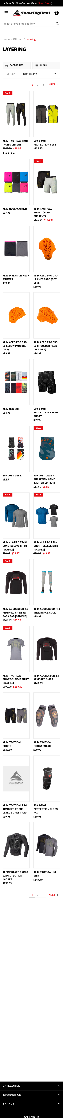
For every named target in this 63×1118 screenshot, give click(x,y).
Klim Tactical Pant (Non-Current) (16, 143)
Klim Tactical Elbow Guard (42, 744)
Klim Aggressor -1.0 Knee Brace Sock (46, 611)
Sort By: (11, 73)
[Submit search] (57, 24)
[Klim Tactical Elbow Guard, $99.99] (47, 715)
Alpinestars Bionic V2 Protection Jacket (15, 876)
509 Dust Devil (12, 475)
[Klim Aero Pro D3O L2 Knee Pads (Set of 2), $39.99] (47, 248)
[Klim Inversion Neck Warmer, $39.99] (16, 248)
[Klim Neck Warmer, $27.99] (16, 182)
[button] (17, 65)
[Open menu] (6, 13)
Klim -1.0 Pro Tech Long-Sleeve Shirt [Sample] (15, 546)
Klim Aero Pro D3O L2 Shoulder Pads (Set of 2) (45, 346)
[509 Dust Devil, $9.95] (16, 448)
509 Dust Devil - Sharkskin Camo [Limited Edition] (44, 479)
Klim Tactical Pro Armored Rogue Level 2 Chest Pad (15, 809)
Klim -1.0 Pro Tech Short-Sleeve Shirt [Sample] (46, 546)
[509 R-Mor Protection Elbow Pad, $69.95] (47, 778)
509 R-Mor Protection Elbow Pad (45, 809)
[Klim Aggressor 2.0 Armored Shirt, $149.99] (47, 648)
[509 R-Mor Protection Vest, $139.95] (47, 114)
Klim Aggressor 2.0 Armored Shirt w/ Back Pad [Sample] (15, 613)
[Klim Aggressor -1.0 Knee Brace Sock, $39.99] (47, 582)
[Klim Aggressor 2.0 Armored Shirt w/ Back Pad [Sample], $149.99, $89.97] (16, 582)
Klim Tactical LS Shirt (44, 874)
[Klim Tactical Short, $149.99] (16, 715)
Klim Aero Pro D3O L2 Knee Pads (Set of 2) (45, 279)
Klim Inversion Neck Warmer (16, 277)
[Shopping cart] (56, 13)
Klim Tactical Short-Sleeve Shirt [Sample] (16, 679)
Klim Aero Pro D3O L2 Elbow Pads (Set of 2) (15, 346)
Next (52, 84)
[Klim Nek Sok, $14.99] (16, 382)
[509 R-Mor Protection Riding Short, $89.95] (47, 382)
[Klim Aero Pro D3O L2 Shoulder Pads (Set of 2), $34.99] (47, 315)
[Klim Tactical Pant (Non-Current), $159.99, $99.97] (16, 114)
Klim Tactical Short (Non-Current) (42, 212)
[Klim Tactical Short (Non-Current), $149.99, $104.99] (47, 182)
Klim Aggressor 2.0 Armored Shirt (46, 677)
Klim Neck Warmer (15, 208)
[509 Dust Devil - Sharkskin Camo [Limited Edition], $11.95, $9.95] (47, 448)
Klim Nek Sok (11, 409)
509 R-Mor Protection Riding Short (45, 413)
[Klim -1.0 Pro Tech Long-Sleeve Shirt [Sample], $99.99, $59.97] (16, 515)
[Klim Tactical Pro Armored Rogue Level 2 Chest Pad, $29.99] (16, 778)
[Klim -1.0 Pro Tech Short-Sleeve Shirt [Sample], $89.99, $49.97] (47, 515)
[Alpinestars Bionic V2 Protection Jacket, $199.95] (16, 845)
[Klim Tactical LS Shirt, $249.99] (47, 845)
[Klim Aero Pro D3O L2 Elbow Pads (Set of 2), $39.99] (16, 315)
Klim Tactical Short (12, 744)
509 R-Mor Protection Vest (44, 143)
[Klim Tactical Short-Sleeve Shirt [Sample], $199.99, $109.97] (16, 648)
